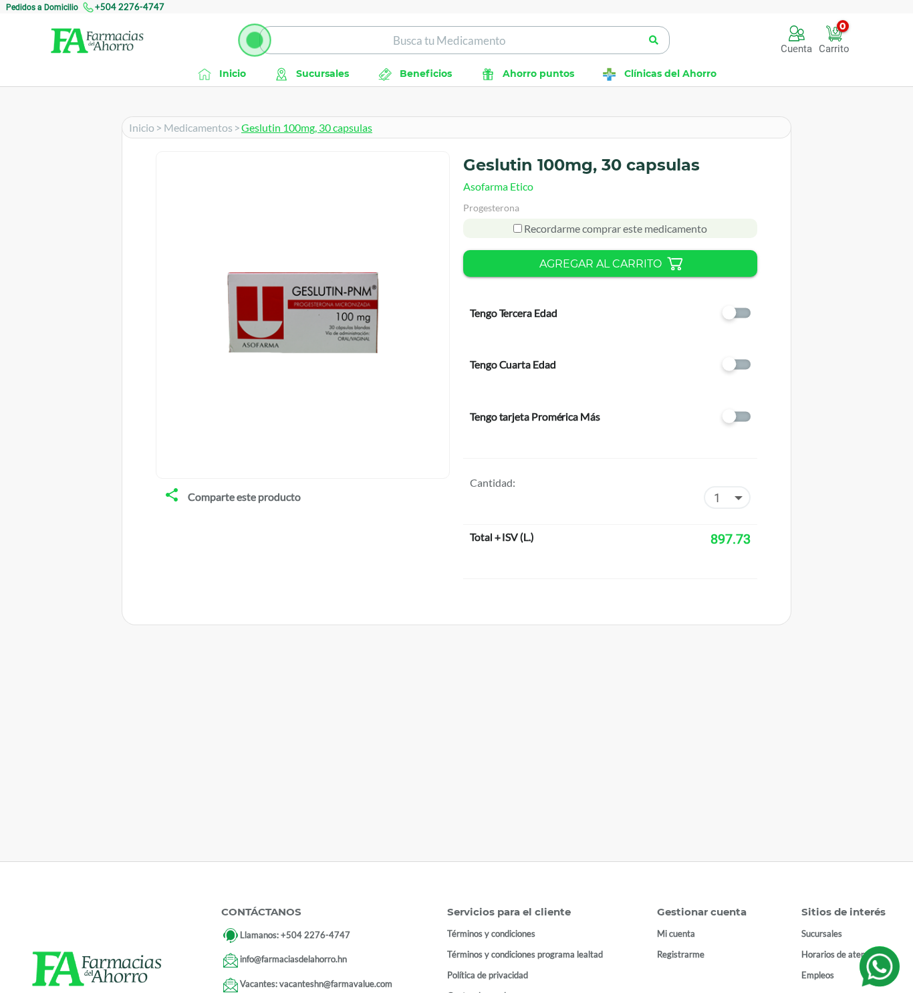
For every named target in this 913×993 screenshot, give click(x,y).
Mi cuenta (676, 933)
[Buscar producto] (653, 40)
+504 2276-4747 (129, 6)
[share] (172, 496)
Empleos (817, 975)
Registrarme (680, 954)
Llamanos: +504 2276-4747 (295, 934)
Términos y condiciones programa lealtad (525, 954)
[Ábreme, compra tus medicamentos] (254, 40)
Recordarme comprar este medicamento (614, 228)
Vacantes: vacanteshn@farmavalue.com (316, 984)
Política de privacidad (487, 975)
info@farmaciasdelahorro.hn (293, 959)
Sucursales (821, 933)
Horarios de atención (841, 954)
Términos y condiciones (491, 933)
